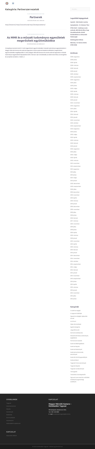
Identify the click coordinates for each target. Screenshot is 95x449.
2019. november (74, 195)
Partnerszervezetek (35, 14)
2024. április (73, 111)
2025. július (73, 83)
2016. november (75, 224)
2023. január (73, 146)
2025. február (74, 97)
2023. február (74, 143)
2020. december (75, 183)
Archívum (73, 321)
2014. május (73, 267)
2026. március (74, 65)
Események (69, 3)
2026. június (73, 60)
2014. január (73, 273)
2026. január (73, 71)
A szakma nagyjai (75, 310)
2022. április (73, 157)
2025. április (73, 91)
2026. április (73, 62)
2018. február (74, 218)
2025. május (73, 88)
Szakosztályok (74, 360)
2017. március (74, 221)
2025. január (73, 100)
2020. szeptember (75, 186)
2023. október (74, 123)
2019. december (75, 192)
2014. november (75, 258)
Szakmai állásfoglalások (77, 343)
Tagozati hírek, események (78, 363)
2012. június (73, 299)
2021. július (73, 172)
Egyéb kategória (75, 327)
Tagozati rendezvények (77, 369)
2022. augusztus (74, 149)
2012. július (73, 296)
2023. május (73, 134)
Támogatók (73, 372)
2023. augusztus (74, 129)
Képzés (63, 3)
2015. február (74, 250)
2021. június (73, 175)
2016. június (73, 229)
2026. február (74, 68)
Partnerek (36, 17)
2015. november (75, 241)
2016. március (74, 235)
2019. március (74, 201)
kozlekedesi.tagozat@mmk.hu (61, 414)
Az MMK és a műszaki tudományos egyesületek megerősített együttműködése (36, 39)
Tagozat (47, 3)
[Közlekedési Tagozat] (18, 3)
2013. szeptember (75, 278)
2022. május (73, 155)
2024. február (74, 114)
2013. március (74, 287)
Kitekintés (76, 3)
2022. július (73, 152)
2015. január (73, 252)
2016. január (73, 238)
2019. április (73, 198)
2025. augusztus (74, 80)
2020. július (73, 189)
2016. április (73, 232)
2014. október (74, 261)
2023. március (74, 140)
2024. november (75, 103)
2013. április (73, 284)
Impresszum (10, 420)
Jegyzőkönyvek (74, 330)
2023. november (75, 120)
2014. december (75, 255)
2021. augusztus (74, 169)
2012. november (74, 293)
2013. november (74, 276)
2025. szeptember (75, 77)
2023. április (73, 137)
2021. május (73, 178)
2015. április (73, 244)
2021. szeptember (75, 166)
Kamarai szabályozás (76, 333)
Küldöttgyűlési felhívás (76, 39)
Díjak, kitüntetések (75, 324)
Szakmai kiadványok (76, 349)
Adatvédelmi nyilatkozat (13, 423)
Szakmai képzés (75, 346)
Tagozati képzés (75, 366)
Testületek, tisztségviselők (78, 374)
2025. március (74, 94)
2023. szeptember (75, 126)
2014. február (74, 270)
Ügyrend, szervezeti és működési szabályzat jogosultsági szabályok (79, 380)
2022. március (74, 160)
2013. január (73, 290)
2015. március (74, 247)
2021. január (73, 180)
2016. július (73, 227)
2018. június (73, 215)
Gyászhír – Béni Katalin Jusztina (79, 22)
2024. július (73, 108)
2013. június (73, 281)
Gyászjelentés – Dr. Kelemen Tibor (79, 25)
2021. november (74, 163)
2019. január (73, 204)
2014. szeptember (75, 264)
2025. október (74, 74)
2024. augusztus (75, 106)
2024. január (73, 117)
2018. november (75, 209)
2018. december (75, 206)
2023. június (73, 132)
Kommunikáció (85, 3)
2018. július (73, 212)
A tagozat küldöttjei (76, 313)
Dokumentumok (55, 3)
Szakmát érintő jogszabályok (78, 357)
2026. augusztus (74, 57)
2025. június (73, 85)
